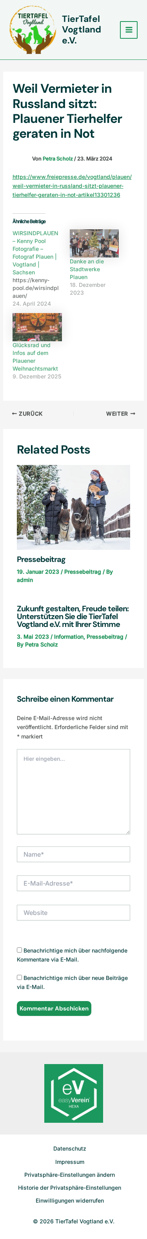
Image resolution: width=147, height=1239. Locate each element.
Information (68, 636)
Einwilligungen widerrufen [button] (70, 1200)
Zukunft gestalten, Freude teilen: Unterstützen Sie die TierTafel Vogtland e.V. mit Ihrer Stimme (73, 616)
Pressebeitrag (41, 559)
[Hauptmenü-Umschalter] (129, 30)
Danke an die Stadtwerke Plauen (87, 269)
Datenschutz (69, 1148)
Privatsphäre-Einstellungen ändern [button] (69, 1174)
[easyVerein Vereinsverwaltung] (73, 1093)
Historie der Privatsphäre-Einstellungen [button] (69, 1187)
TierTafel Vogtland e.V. (81, 29)
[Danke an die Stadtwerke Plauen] (94, 243)
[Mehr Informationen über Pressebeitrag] (74, 507)
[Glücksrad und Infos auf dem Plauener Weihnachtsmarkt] (37, 327)
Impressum (69, 1161)
